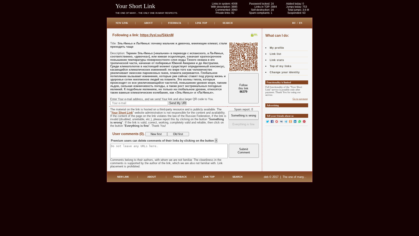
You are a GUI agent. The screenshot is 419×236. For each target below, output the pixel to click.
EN (300, 23)
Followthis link (243, 88)
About (148, 23)
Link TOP (201, 23)
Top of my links (281, 66)
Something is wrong (243, 115)
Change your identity (285, 72)
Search (228, 23)
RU (294, 23)
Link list (275, 54)
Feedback (174, 23)
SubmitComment (244, 151)
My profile (277, 47)
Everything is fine (243, 124)
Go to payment (300, 98)
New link (122, 23)
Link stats (277, 60)
